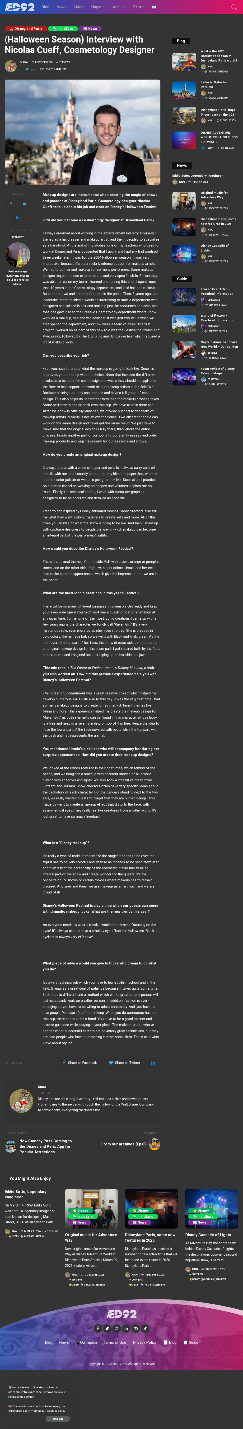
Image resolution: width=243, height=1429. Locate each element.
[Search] (234, 7)
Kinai (25, 62)
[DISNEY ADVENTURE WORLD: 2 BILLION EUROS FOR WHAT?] (184, 140)
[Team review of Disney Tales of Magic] (184, 376)
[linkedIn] (17, 217)
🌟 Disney (14, 1236)
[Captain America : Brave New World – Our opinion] (184, 350)
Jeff (210, 148)
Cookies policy (56, 1410)
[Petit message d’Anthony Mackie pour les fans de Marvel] (17, 254)
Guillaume (214, 300)
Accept (58, 1418)
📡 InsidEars (63, 29)
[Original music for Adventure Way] (184, 201)
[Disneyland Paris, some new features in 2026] (184, 227)
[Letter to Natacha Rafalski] (184, 90)
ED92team (214, 379)
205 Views (77, 1280)
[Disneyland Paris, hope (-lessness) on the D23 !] (184, 115)
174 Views (64, 62)
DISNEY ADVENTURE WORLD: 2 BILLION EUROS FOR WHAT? (219, 137)
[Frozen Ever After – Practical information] (184, 297)
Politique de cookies (21, 1396)
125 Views (52, 1231)
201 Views (137, 1280)
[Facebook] (11, 204)
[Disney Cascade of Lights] (184, 254)
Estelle (212, 353)
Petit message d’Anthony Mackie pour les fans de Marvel (17, 278)
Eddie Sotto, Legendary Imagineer (197, 175)
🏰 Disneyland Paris (25, 29)
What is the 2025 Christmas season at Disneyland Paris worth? (219, 55)
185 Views (197, 1274)
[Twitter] (24, 204)
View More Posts (140, 1087)
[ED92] (19, 7)
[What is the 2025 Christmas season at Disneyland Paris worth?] (184, 62)
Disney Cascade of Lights (208, 1235)
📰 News (90, 29)
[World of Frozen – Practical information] (184, 323)
